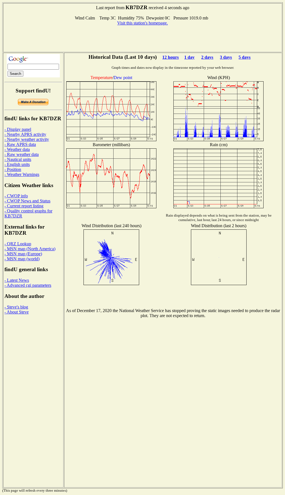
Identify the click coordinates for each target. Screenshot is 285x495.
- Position (12, 169)
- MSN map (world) (22, 258)
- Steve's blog (16, 307)
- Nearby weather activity (26, 139)
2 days (207, 57)
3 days (226, 57)
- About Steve (16, 312)
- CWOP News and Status (27, 201)
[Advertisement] (142, 38)
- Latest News (16, 280)
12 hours (170, 57)
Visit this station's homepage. (142, 23)
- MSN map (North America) (29, 248)
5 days (244, 57)
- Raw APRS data (20, 144)
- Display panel (17, 129)
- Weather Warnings (21, 174)
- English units (17, 164)
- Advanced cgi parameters (27, 285)
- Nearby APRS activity (25, 134)
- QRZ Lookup (17, 243)
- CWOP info (16, 195)
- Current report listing (23, 206)
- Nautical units (17, 159)
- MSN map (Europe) (23, 253)
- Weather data (17, 149)
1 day (189, 57)
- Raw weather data (21, 154)
